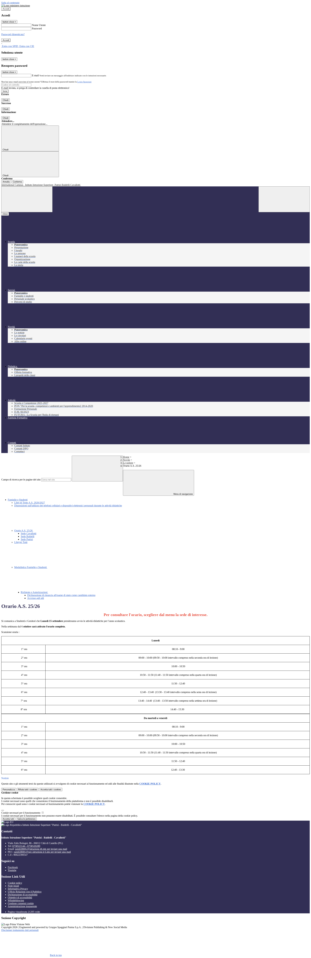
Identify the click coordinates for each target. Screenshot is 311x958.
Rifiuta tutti (27, 789)
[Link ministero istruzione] (15, 5)
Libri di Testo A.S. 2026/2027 (29, 502)
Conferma (17, 182)
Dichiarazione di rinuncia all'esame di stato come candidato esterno (61, 595)
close (5, 214)
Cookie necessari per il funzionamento (21, 812)
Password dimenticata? (13, 34)
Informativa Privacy (18, 888)
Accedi (6, 9)
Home (126, 457)
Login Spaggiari (84, 82)
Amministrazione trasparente (22, 906)
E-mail (35, 75)
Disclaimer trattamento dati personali (20, 930)
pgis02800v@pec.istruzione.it (42, 852)
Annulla (6, 182)
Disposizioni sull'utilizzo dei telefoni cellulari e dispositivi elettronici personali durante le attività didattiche (68, 505)
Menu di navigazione (183, 494)
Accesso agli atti (35, 598)
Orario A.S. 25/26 (23, 530)
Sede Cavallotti (28, 533)
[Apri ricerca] (284, 199)
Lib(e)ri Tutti (20, 542)
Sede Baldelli (27, 536)
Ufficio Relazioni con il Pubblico (24, 891)
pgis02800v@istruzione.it (41, 849)
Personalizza (9, 789)
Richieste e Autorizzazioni (34, 592)
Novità (126, 460)
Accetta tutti (50, 789)
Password (37, 28)
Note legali (13, 885)
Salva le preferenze (26, 819)
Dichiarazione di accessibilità (22, 894)
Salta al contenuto (10, 2)
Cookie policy (15, 883)
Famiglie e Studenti (18, 499)
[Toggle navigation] (26, 199)
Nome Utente (39, 25)
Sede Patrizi (27, 539)
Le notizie (128, 462)
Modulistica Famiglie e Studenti (30, 567)
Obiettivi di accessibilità (20, 897)
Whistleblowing (16, 900)
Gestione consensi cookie (21, 903)
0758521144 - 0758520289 (26, 846)
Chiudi (5, 100)
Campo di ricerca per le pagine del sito (20, 479)
